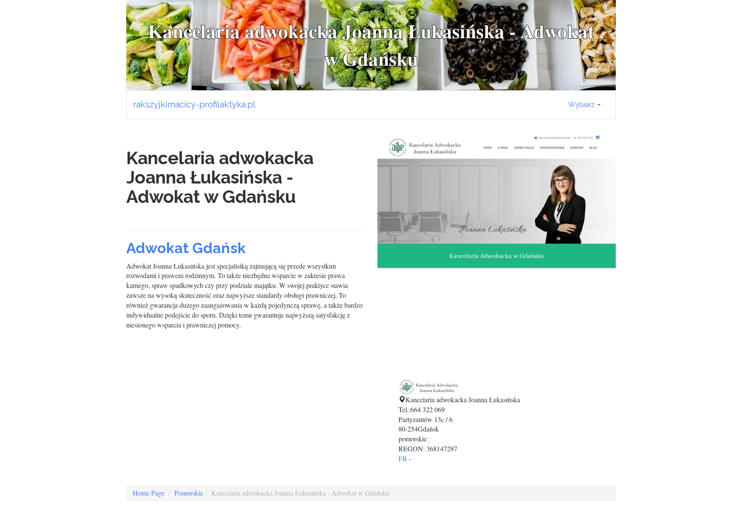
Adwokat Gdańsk (186, 248)
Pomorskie (188, 492)
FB (402, 458)
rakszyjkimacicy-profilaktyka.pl (194, 104)
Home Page (148, 492)
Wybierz (582, 105)
